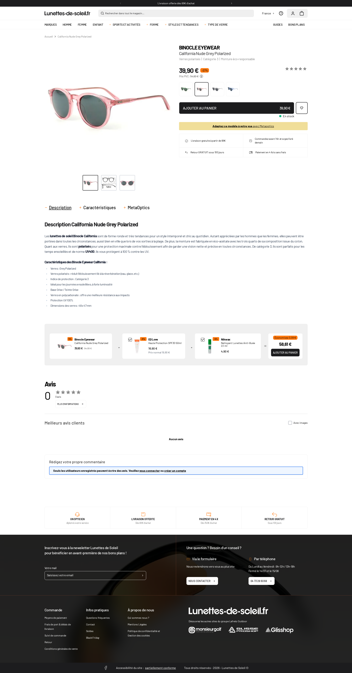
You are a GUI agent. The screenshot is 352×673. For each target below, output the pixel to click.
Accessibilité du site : (146, 667)
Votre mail (51, 568)
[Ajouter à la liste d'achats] (302, 108)
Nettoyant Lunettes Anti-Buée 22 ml (238, 344)
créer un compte (175, 470)
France (266, 13)
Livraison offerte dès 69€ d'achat (176, 3)
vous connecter (149, 470)
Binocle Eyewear (199, 47)
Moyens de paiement (56, 617)
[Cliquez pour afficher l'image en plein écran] (109, 106)
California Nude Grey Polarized (91, 343)
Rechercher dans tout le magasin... (124, 13)
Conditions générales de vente (61, 648)
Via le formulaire (204, 558)
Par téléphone (265, 558)
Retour (48, 642)
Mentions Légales (137, 624)
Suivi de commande (55, 635)
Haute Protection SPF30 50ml (164, 343)
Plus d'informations (68, 404)
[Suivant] (231, 3)
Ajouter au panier (285, 352)
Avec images (300, 422)
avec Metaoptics (243, 126)
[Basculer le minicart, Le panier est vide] (302, 13)
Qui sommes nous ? (138, 617)
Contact (90, 624)
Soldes (89, 631)
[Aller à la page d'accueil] (67, 13)
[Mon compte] (293, 13)
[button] (296, 69)
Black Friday (92, 637)
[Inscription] (142, 575)
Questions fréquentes (98, 617)
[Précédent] (120, 3)
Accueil (49, 36)
